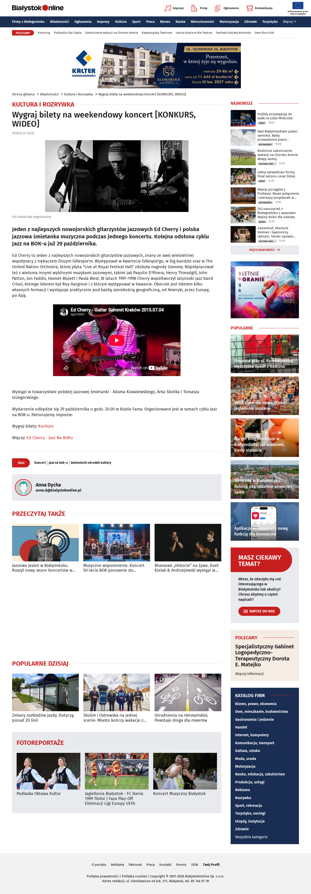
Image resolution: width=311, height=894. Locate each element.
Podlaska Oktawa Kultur (39, 793)
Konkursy (44, 32)
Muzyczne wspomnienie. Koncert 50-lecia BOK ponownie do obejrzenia (114, 568)
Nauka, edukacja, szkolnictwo (260, 774)
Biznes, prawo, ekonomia (256, 704)
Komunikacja (264, 8)
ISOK (194, 865)
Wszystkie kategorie (251, 837)
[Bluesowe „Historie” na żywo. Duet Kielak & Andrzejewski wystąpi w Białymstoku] (188, 542)
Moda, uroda (245, 758)
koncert (40, 462)
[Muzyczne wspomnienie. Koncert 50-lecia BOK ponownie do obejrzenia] (116, 542)
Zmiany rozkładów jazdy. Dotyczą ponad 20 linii (43, 718)
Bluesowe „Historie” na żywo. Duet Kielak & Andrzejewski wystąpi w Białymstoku (187, 568)
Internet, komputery (252, 735)
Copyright (157, 876)
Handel (241, 727)
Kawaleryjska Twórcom (157, 32)
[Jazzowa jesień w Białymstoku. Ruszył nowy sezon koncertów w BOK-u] (45, 542)
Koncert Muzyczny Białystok (179, 793)
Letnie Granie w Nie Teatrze (194, 32)
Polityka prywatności (103, 876)
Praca (150, 22)
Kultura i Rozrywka (78, 94)
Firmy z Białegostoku (28, 22)
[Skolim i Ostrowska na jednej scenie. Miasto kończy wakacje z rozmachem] (116, 692)
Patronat (135, 865)
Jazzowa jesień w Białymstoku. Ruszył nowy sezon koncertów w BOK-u (42, 568)
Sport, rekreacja (248, 805)
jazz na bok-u (58, 462)
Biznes (165, 22)
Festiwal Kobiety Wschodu (233, 32)
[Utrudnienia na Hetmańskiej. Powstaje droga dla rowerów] (188, 692)
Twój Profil (211, 865)
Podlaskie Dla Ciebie (68, 32)
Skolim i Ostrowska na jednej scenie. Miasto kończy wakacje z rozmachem (113, 718)
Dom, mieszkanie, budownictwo (261, 711)
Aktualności (265, 144)
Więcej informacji (249, 674)
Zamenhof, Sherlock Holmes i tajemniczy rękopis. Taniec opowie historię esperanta (275, 232)
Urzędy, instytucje (250, 821)
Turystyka (270, 22)
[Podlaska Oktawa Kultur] (48, 771)
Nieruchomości (202, 22)
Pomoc (181, 865)
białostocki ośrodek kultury (91, 462)
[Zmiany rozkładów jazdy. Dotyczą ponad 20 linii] (45, 692)
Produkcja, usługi (250, 782)
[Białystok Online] (38, 8)
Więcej (288, 22)
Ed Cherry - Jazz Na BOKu (49, 437)
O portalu (99, 865)
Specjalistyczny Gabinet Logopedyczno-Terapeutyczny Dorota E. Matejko (264, 656)
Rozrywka (243, 798)
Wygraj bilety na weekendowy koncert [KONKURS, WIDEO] (142, 94)
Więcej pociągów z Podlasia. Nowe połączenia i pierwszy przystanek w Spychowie (278, 193)
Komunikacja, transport (254, 743)
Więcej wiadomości (262, 250)
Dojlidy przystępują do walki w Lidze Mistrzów (275, 116)
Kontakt (165, 865)
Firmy (203, 8)
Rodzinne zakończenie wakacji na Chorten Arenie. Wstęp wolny (278, 155)
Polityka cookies (134, 876)
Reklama (242, 790)
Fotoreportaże (40, 742)
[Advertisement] (117, 616)
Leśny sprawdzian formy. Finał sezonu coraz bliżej (276, 174)
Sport (136, 22)
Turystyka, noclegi (250, 813)
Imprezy (178, 8)
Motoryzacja (229, 22)
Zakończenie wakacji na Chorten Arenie (111, 32)
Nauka (180, 22)
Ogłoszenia (231, 8)
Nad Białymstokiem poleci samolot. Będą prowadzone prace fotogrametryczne (277, 135)
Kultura (121, 22)
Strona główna (23, 94)
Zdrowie (250, 22)
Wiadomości (59, 22)
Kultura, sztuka (247, 751)
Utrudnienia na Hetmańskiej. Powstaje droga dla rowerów (181, 718)
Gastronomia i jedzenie (254, 719)
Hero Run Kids (264, 32)
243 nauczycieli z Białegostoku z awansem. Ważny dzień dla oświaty (277, 213)
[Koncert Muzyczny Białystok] (185, 771)
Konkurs (46, 426)
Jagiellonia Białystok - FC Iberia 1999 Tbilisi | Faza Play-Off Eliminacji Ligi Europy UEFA (114, 798)
